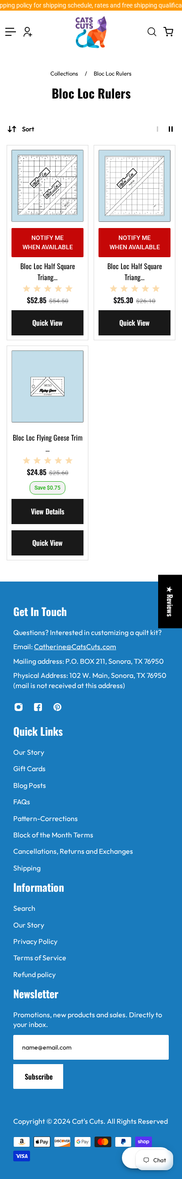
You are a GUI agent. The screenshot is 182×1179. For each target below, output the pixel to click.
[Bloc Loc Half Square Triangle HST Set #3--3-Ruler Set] (47, 186)
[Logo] (91, 32)
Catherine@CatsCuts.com (75, 646)
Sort (28, 129)
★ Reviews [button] (170, 601)
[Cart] (168, 32)
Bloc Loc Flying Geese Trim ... (48, 443)
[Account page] (27, 32)
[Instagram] (18, 707)
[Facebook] (38, 707)
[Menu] (10, 31)
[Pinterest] (57, 707)
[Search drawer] (151, 32)
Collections (65, 73)
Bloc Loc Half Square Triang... (47, 271)
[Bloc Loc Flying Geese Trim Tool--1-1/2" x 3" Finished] (47, 386)
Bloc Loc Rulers (113, 73)
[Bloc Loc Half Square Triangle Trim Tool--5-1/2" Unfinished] (135, 186)
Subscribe (39, 1076)
